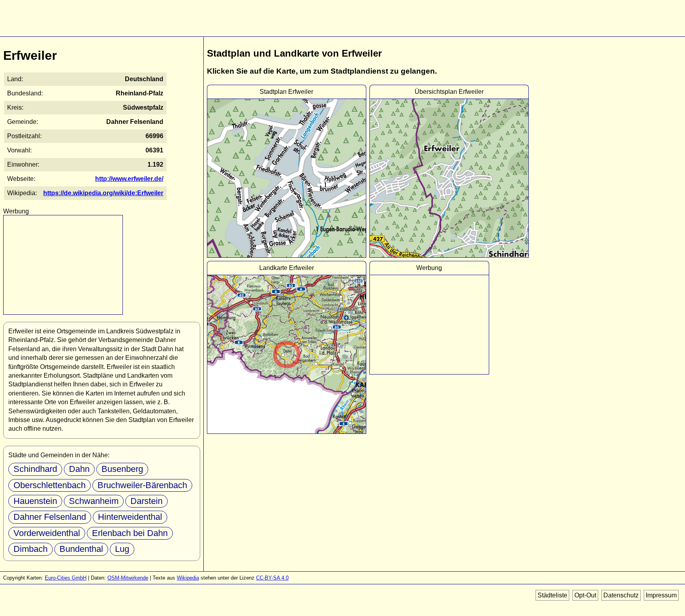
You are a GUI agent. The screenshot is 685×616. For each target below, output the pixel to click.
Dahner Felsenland (49, 517)
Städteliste (552, 595)
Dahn (79, 469)
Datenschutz (621, 595)
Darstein (146, 501)
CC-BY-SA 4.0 (272, 578)
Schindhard (35, 469)
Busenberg (122, 469)
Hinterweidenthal (130, 517)
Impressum (661, 595)
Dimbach (30, 549)
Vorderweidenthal (46, 533)
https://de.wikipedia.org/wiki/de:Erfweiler (103, 193)
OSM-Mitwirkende (127, 578)
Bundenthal (81, 549)
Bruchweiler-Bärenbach (142, 485)
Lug (122, 549)
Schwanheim (94, 501)
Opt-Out (585, 595)
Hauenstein (35, 501)
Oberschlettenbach (49, 485)
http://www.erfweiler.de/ (129, 178)
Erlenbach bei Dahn (130, 533)
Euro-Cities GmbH (65, 578)
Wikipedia (188, 578)
